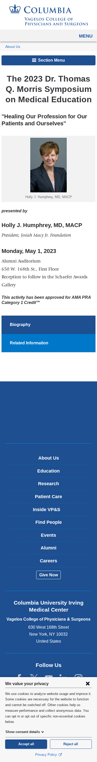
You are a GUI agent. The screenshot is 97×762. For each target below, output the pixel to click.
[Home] (48, 14)
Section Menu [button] (51, 60)
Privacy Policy (46, 755)
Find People (48, 522)
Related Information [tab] (29, 343)
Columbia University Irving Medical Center (48, 396)
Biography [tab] (20, 324)
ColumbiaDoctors (48, 428)
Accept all (26, 744)
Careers (48, 560)
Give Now (48, 575)
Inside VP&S (50, 511)
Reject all (70, 744)
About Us (12, 47)
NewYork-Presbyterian (48, 412)
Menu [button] (86, 36)
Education (48, 471)
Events (48, 535)
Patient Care (48, 496)
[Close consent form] (88, 683)
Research (48, 483)
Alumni (48, 547)
